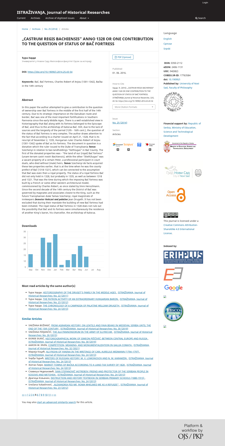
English (168, 38)
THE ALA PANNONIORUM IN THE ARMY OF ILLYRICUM (83, 331)
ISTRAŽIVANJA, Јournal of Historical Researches (63, 12)
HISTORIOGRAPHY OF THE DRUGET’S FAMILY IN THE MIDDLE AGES (80, 292)
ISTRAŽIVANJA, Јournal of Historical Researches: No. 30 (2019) (94, 328)
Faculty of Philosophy (180, 87)
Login (205, 2)
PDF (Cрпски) (124, 57)
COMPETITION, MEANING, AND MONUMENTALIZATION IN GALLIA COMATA (90, 345)
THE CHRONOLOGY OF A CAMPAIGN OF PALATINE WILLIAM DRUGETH (81, 305)
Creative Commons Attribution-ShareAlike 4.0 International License (181, 229)
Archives (35, 18)
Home (25, 28)
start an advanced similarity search (56, 402)
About (83, 18)
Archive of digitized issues (59, 18)
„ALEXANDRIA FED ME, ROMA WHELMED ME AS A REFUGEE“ (86, 384)
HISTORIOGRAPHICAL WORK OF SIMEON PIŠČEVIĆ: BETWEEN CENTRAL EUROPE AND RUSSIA (96, 338)
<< (23, 394)
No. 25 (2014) (50, 28)
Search (201, 18)
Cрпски (168, 43)
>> (55, 394)
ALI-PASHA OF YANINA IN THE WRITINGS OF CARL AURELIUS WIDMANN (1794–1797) (93, 351)
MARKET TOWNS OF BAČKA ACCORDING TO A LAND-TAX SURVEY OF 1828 (84, 364)
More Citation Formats (126, 106)
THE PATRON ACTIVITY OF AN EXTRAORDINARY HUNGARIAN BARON (81, 299)
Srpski (167, 48)
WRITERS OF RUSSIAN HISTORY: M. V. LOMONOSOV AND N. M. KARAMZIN (86, 358)
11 (49, 394)
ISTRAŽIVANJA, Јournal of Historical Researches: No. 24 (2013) (62, 355)
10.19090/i (174, 79)
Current (21, 18)
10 (46, 394)
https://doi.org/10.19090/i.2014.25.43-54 (50, 71)
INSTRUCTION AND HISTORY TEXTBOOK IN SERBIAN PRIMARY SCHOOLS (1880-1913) (98, 378)
